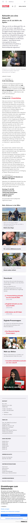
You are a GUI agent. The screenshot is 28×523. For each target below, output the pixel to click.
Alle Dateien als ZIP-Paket (14, 313)
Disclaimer (4, 469)
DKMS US (4, 449)
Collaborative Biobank (7, 431)
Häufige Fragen (6, 424)
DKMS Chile (5, 443)
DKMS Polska (5, 446)
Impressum (5, 466)
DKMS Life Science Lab (8, 425)
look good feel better (7, 433)
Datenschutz (5, 468)
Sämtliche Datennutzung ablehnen (14, 518)
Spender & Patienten (7, 481)
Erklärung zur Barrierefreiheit (9, 472)
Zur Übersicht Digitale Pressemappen (12, 332)
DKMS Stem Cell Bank (7, 427)
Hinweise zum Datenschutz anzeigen (10, 511)
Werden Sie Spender (7, 457)
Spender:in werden (14, 378)
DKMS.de (11, 1)
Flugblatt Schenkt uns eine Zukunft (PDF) (14, 305)
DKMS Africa (5, 441)
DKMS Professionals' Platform (9, 430)
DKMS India (5, 444)
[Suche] (15, 6)
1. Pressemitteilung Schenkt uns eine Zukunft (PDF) (14, 297)
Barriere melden (8, 414)
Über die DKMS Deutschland (9, 422)
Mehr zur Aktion (14, 351)
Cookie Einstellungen (7, 471)
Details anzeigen (5, 509)
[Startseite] (5, 6)
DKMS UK (4, 447)
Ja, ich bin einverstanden (14, 515)
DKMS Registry (6, 428)
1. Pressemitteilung (16, 98)
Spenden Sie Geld (6, 458)
